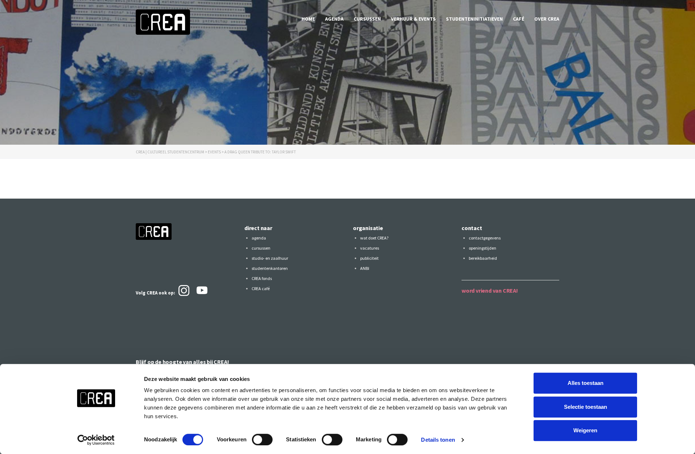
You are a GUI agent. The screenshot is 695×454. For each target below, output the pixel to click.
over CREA (546, 19)
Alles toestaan (585, 383)
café (518, 19)
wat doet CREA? (374, 238)
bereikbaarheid (483, 258)
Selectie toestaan (585, 407)
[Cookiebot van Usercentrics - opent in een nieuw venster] (96, 439)
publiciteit (369, 258)
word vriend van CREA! (490, 290)
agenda (334, 19)
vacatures (369, 248)
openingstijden (482, 248)
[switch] (262, 439)
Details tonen (438, 440)
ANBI (364, 268)
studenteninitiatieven (474, 19)
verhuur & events (413, 19)
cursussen (367, 19)
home (308, 19)
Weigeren (585, 430)
